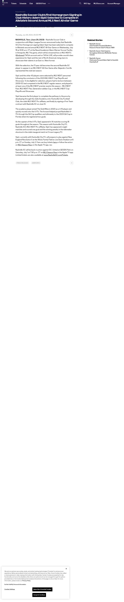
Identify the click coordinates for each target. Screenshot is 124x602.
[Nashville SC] (5, 3)
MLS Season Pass (25, 145)
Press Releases (22, 163)
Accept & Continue (39, 595)
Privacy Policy (26, 580)
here (55, 142)
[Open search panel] (80, 3)
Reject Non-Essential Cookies (42, 589)
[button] (49, 3)
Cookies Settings (9, 589)
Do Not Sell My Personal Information (15, 584)
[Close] (66, 569)
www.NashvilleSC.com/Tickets (56, 155)
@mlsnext (20, 55)
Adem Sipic (36, 163)
